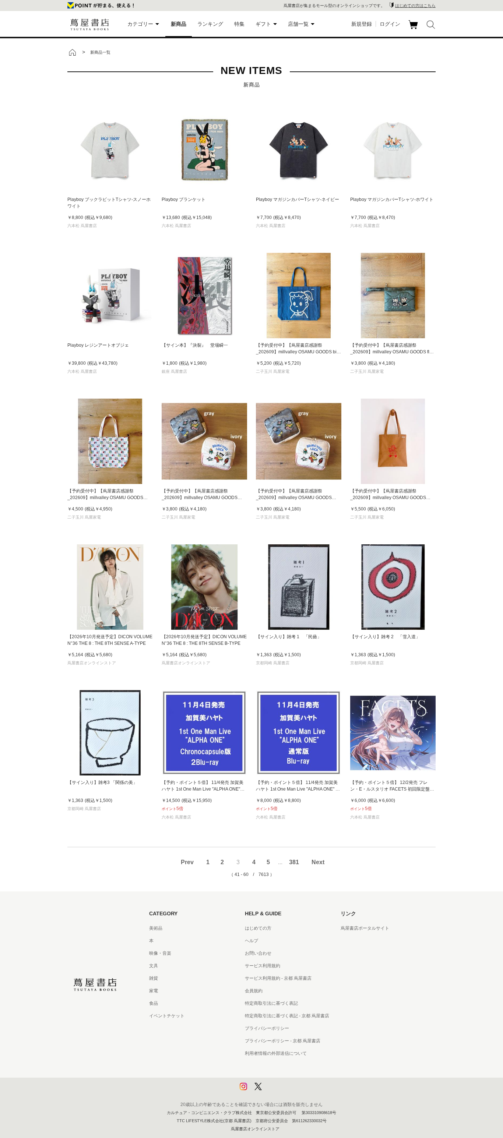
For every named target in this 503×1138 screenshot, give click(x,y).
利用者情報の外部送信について (276, 1053)
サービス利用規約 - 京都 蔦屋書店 (278, 978)
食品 (153, 1003)
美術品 (155, 928)
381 (294, 862)
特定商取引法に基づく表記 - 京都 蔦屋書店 (287, 1015)
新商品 (178, 24)
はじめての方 (258, 928)
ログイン (390, 24)
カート (414, 29)
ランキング (210, 24)
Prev (187, 862)
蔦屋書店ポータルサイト (365, 928)
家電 (153, 990)
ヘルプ (251, 940)
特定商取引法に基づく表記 (271, 1003)
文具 (153, 965)
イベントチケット (166, 1015)
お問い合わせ (258, 953)
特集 (239, 24)
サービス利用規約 (262, 965)
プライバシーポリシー (267, 1028)
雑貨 (153, 978)
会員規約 (254, 990)
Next (318, 862)
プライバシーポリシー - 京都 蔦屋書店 (282, 1040)
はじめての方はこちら (415, 5)
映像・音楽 (160, 953)
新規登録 (361, 24)
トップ (72, 52)
